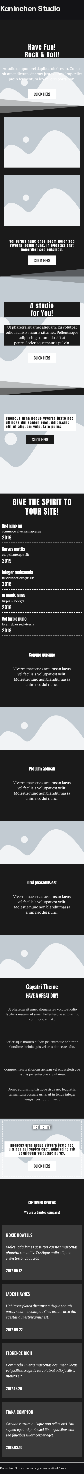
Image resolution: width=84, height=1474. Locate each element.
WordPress (58, 1468)
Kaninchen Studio (30, 8)
